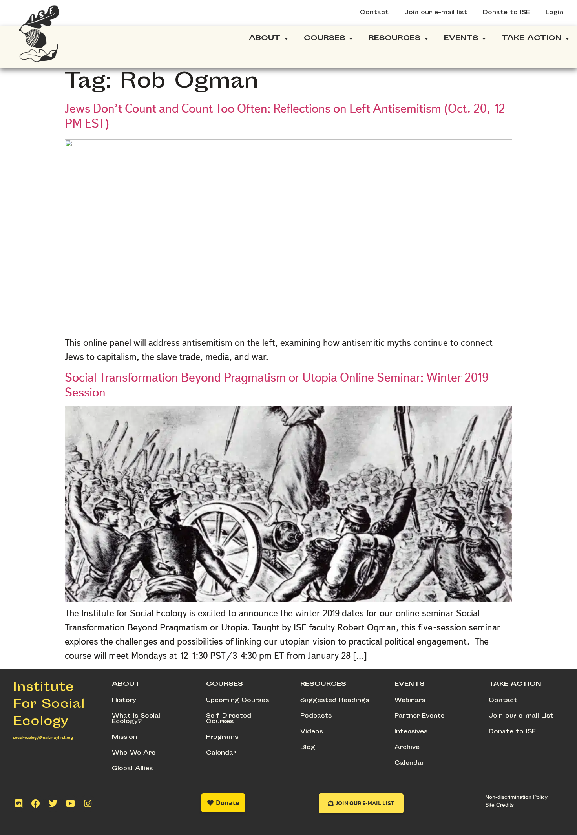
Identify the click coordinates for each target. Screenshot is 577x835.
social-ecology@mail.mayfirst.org (43, 737)
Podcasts (316, 716)
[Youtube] (70, 803)
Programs (222, 737)
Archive (407, 747)
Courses (324, 38)
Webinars (409, 700)
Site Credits (499, 805)
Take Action (531, 38)
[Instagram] (87, 803)
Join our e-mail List (521, 716)
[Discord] (18, 803)
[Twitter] (53, 803)
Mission (124, 737)
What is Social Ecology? (136, 719)
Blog (307, 747)
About (264, 38)
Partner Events (419, 716)
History (124, 700)
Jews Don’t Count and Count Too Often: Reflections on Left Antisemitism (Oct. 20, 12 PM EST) (285, 115)
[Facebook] (35, 803)
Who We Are (133, 753)
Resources (394, 38)
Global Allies (132, 768)
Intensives (410, 731)
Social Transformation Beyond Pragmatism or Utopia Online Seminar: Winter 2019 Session (277, 384)
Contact (374, 12)
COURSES (224, 684)
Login (554, 12)
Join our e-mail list (435, 12)
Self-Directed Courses (228, 719)
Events (461, 38)
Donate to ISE (506, 12)
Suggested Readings (334, 700)
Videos (311, 731)
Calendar (221, 753)
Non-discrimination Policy (516, 797)
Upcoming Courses (237, 700)
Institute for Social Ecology (49, 705)
